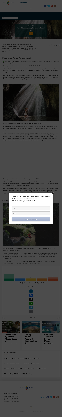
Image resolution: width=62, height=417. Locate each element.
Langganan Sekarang (31, 219)
